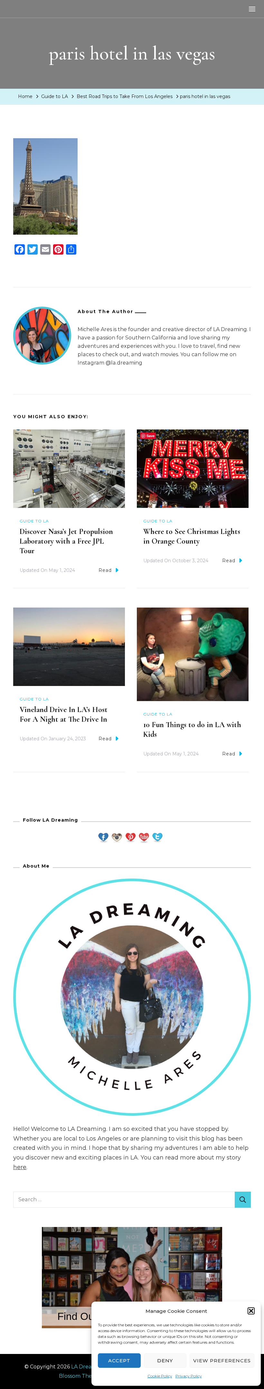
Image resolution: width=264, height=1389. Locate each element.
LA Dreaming (88, 1367)
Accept (119, 1360)
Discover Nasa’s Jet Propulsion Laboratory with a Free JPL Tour (66, 541)
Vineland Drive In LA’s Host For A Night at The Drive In (64, 714)
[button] (251, 1311)
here (19, 1167)
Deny (165, 1360)
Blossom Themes (81, 1376)
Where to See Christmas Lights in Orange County (191, 536)
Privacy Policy (188, 1376)
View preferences (222, 1360)
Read (105, 570)
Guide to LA (54, 96)
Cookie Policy (159, 1376)
